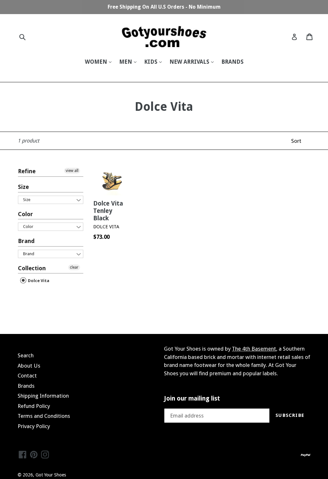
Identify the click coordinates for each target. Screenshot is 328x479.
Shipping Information (43, 396)
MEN (126, 62)
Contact (27, 375)
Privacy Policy (34, 426)
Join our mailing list (192, 398)
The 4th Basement (254, 348)
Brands (26, 386)
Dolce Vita (38, 280)
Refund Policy (34, 406)
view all (72, 170)
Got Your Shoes (51, 474)
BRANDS (232, 62)
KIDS (151, 62)
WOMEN (96, 62)
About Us (29, 365)
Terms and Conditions (44, 416)
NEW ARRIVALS (189, 62)
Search (26, 355)
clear (74, 267)
